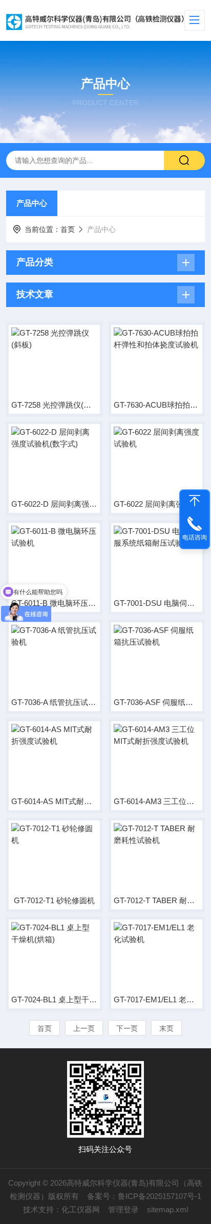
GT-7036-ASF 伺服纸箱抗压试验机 (157, 702)
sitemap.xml (167, 1209)
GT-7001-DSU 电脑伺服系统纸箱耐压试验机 (157, 603)
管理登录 (123, 1209)
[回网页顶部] (194, 500)
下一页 (127, 1028)
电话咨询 (194, 537)
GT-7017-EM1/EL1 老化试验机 (157, 999)
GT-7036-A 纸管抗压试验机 (54, 702)
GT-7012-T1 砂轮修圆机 (54, 900)
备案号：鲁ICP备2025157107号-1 (144, 1196)
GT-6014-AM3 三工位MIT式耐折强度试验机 (157, 801)
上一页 (84, 1028)
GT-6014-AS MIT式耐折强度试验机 (54, 801)
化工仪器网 (80, 1209)
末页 (166, 1028)
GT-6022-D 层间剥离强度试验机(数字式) (54, 504)
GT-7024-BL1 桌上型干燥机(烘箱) (54, 999)
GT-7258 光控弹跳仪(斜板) (54, 405)
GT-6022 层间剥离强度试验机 (157, 504)
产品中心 (31, 203)
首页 (67, 229)
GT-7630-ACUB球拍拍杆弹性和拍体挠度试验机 (157, 405)
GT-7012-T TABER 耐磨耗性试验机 (157, 900)
